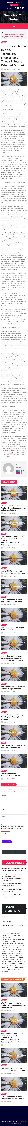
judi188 (16, 947)
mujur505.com (16, 953)
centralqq (5, 937)
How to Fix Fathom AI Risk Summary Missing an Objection (13, 572)
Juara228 (7, 961)
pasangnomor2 (8, 945)
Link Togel (12, 957)
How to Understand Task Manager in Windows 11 (10, 774)
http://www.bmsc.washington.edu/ (12, 949)
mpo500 (10, 937)
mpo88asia (5, 959)
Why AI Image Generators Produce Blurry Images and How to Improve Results (13, 508)
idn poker (4, 963)
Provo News (9, 1123)
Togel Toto (16, 945)
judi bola (22, 945)
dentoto (4, 947)
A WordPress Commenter (9, 925)
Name (3, 809)
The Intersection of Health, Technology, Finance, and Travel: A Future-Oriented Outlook (13, 36)
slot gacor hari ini (13, 959)
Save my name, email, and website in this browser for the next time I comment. (12, 827)
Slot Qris (4, 933)
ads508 (20, 963)
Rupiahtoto (5, 953)
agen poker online (13, 963)
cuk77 (10, 953)
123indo (11, 452)
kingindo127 (5, 951)
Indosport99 (10, 947)
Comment (4, 795)
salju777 (22, 961)
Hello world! (7, 921)
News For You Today (14, 17)
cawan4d (4, 941)
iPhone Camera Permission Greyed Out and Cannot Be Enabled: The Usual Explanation (13, 658)
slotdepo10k (10, 933)
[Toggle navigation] (14, 26)
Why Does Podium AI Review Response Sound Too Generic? (13, 600)
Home (4, 33)
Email (3, 816)
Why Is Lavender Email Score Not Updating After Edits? (12, 628)
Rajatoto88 (21, 939)
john (5, 69)
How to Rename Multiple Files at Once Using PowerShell (13, 687)
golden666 (19, 955)
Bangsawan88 (19, 957)
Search (7, 842)
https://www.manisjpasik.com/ (10, 943)
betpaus (21, 943)
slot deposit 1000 (15, 961)
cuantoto (17, 969)
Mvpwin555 (5, 971)
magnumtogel (10, 969)
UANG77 (13, 955)
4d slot (7, 965)
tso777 (4, 969)
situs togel (17, 933)
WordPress (22, 1121)
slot (17, 941)
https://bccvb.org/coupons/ (10, 939)
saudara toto (5, 957)
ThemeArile (18, 1123)
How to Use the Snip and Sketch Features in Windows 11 (13, 746)
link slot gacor (11, 941)
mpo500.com (21, 935)
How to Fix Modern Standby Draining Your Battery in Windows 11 (12, 717)
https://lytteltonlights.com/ (9, 935)
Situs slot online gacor (15, 951)
